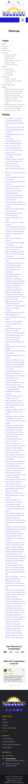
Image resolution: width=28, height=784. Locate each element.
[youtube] (17, 710)
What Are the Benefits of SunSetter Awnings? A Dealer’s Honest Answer (13, 288)
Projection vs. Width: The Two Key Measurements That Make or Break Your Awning (15, 529)
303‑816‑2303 (9, 755)
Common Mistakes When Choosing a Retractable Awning (13, 324)
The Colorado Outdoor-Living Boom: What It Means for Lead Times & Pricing (15, 482)
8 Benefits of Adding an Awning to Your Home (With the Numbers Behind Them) (15, 281)
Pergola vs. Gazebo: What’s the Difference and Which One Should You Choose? (14, 428)
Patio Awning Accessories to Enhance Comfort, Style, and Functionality (15, 457)
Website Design (11, 780)
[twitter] (10, 710)
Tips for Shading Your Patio (14, 251)
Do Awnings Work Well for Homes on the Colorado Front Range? (15, 204)
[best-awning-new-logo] (14, 6)
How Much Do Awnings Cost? (15, 186)
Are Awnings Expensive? (13, 148)
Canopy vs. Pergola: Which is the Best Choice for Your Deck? (15, 412)
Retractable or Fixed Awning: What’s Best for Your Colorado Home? (15, 378)
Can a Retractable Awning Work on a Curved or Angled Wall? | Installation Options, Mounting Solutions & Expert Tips (15, 569)
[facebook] (6, 710)
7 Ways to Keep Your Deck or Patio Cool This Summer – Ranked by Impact (15, 161)
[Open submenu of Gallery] (25, 87)
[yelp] (21, 710)
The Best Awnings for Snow (14, 263)
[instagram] (14, 710)
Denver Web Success (18, 782)
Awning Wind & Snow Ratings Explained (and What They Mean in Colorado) (15, 488)
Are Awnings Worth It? (13, 141)
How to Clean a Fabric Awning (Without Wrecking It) (14, 168)
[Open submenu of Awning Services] (25, 69)
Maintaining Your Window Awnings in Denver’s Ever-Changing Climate (14, 434)
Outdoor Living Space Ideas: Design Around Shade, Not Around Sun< (14, 367)
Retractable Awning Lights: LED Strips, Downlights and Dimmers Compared (14, 516)
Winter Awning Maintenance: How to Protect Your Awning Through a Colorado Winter (15, 229)
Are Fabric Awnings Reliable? (15, 306)
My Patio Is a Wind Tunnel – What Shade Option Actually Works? (15, 495)
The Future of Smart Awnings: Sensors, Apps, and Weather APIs (15, 522)
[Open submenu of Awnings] (25, 53)
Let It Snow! (9, 139)
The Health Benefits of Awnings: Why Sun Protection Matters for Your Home (15, 468)
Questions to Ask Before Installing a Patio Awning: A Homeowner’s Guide (14, 450)
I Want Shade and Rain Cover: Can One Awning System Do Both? (15, 509)
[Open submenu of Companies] (25, 77)
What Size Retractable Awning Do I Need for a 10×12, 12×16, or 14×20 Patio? (15, 475)
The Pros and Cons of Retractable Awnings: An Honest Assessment (13, 191)
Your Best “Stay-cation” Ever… (15, 127)
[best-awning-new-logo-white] (14, 696)
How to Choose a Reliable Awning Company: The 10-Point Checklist (14, 198)
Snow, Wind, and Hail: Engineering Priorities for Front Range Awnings (14, 502)
